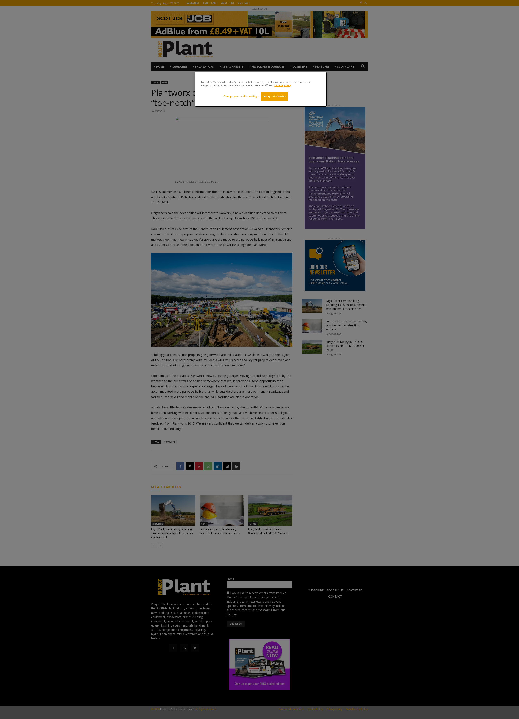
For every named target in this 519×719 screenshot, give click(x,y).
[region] (261, 89)
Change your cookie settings (240, 96)
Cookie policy (282, 85)
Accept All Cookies (274, 96)
